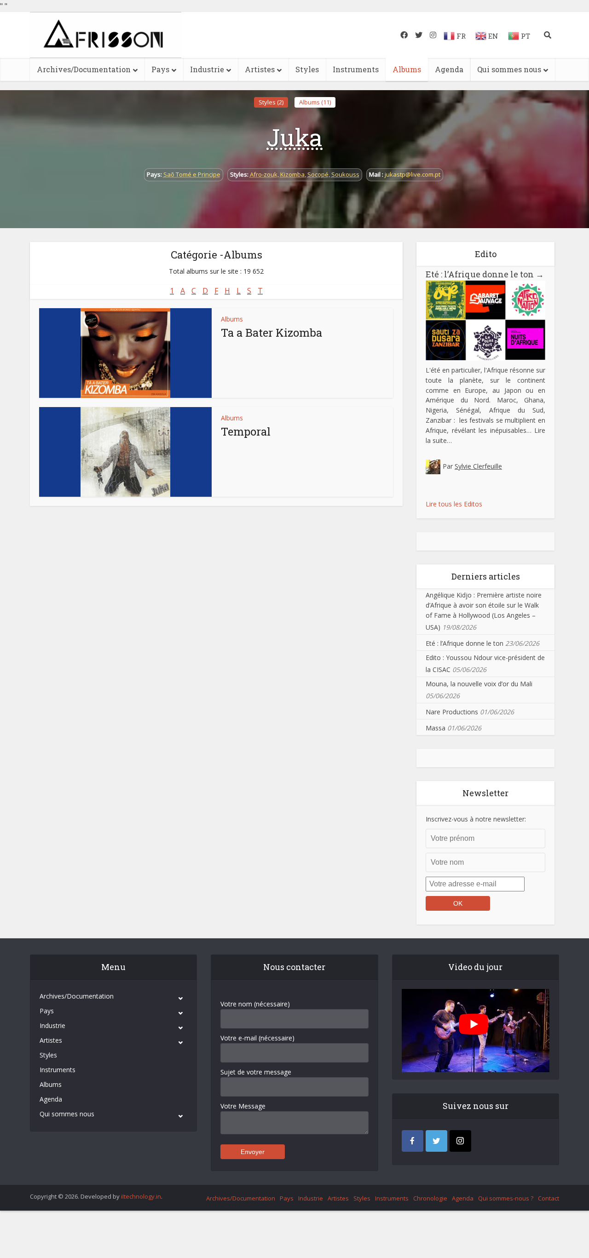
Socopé (318, 174)
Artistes (260, 69)
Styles (307, 69)
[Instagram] (460, 1141)
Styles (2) (271, 102)
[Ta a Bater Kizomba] (125, 353)
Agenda (449, 69)
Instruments (356, 69)
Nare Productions (452, 711)
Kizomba (292, 174)
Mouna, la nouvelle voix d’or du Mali (479, 683)
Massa (435, 728)
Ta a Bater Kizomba (271, 332)
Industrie (207, 69)
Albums (407, 69)
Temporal (246, 431)
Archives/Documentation (84, 69)
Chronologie (430, 1198)
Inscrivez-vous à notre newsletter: (476, 819)
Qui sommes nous (509, 69)
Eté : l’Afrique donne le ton (485, 274)
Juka (294, 137)
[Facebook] (412, 1141)
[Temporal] (125, 452)
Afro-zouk (263, 174)
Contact (548, 1198)
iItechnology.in (141, 1196)
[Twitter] (436, 1141)
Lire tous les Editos (454, 504)
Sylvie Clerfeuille (478, 466)
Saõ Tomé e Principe (191, 174)
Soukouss (345, 174)
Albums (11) (315, 102)
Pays (160, 69)
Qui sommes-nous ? (505, 1198)
